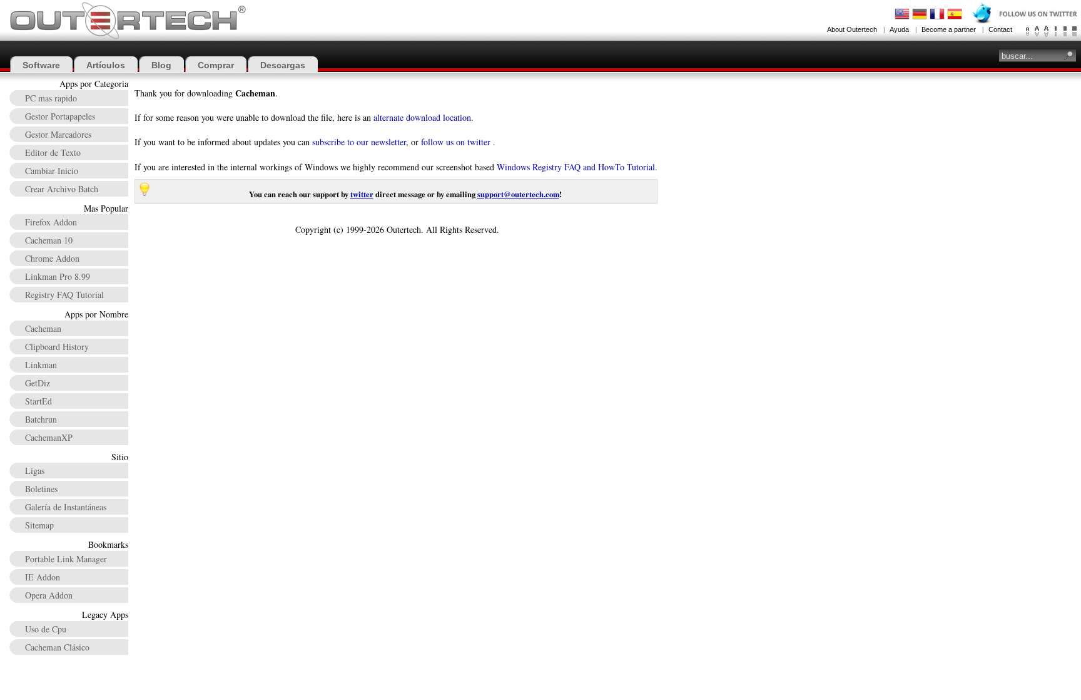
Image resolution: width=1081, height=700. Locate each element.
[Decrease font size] (1027, 31)
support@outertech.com (518, 194)
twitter (361, 194)
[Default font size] (1037, 31)
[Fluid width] (1074, 31)
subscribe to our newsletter (359, 142)
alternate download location (422, 117)
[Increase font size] (1046, 31)
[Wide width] (1065, 31)
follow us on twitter (455, 142)
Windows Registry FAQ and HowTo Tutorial (576, 167)
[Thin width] (1055, 31)
